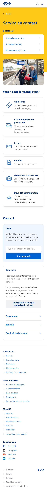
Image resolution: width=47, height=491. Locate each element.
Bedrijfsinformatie (14, 482)
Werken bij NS (12, 417)
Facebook (12, 446)
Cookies (9, 478)
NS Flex (9, 356)
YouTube (12, 454)
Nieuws (9, 426)
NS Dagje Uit (11, 397)
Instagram (12, 450)
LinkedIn (11, 458)
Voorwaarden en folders (16, 486)
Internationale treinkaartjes (18, 401)
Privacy (9, 474)
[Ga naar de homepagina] (40, 470)
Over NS (9, 413)
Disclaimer (10, 470)
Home (8, 14)
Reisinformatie (12, 360)
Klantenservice (12, 368)
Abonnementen (13, 389)
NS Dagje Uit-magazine (16, 372)
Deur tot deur (12, 393)
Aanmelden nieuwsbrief (16, 434)
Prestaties (10, 430)
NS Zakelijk (11, 364)
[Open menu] (42, 4)
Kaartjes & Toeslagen (15, 385)
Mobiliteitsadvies (13, 422)
